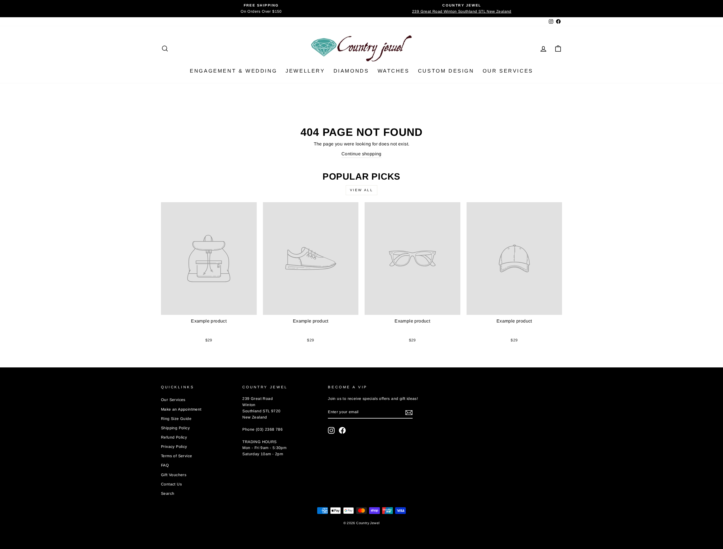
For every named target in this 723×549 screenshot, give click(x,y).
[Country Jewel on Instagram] (331, 430)
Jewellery (305, 71)
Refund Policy (174, 437)
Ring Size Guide (176, 419)
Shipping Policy (175, 428)
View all (361, 190)
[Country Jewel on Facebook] (342, 430)
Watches (394, 71)
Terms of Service (176, 456)
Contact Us (171, 484)
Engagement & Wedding (233, 71)
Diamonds (351, 71)
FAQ (165, 465)
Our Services (508, 71)
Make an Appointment (181, 409)
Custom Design (446, 71)
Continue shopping (361, 153)
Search (167, 493)
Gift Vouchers (173, 475)
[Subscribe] (409, 412)
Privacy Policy (174, 447)
